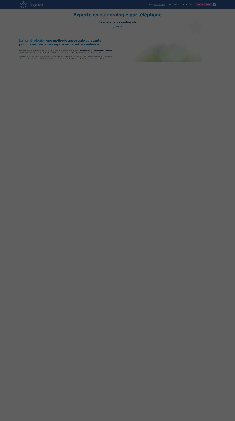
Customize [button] (125, 210)
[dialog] (117, 210)
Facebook (110, 214)
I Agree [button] (134, 210)
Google (105, 214)
